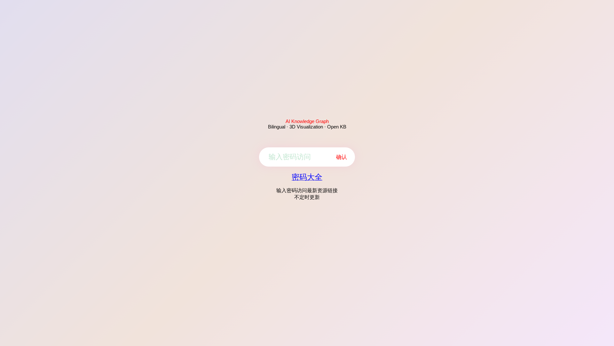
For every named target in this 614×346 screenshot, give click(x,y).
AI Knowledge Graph (307, 121)
